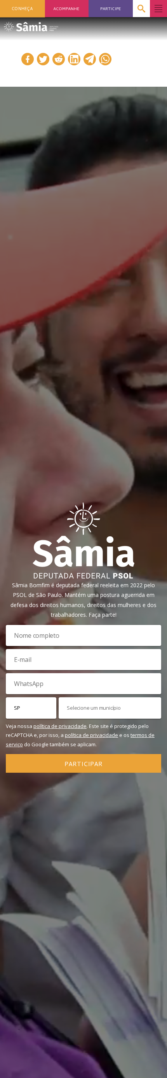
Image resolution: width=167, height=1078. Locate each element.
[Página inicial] (31, 24)
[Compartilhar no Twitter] (43, 59)
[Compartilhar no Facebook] (27, 59)
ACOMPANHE (66, 8)
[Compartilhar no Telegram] (90, 59)
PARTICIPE (110, 8)
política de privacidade (60, 726)
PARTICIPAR (83, 763)
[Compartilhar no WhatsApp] (105, 59)
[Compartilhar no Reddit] (58, 59)
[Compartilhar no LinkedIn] (74, 59)
